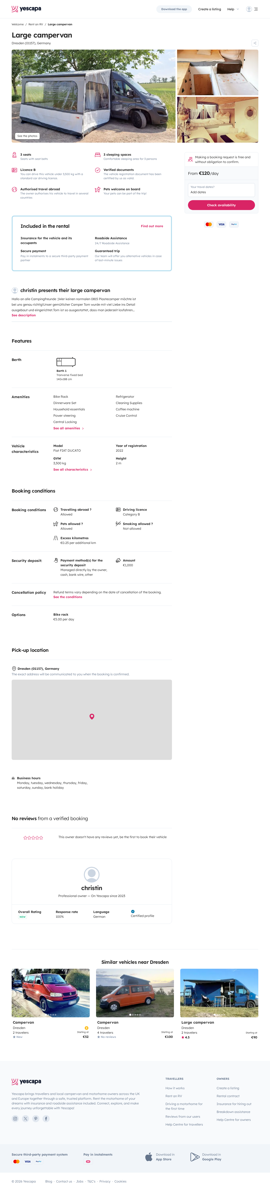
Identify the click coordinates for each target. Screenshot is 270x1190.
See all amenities (67, 428)
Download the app (174, 9)
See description (24, 315)
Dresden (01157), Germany (31, 43)
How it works (175, 1088)
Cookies (120, 1181)
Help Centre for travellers (184, 1124)
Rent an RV (173, 1096)
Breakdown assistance (233, 1112)
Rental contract (228, 1096)
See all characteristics (71, 469)
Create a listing (209, 9)
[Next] (85, 993)
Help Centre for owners (234, 1120)
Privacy (104, 1181)
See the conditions (67, 597)
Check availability (221, 205)
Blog (48, 1181)
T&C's (91, 1181)
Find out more (152, 226)
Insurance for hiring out (234, 1104)
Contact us (64, 1181)
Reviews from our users (182, 1116)
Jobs (79, 1181)
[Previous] (16, 993)
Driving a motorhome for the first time (184, 1106)
